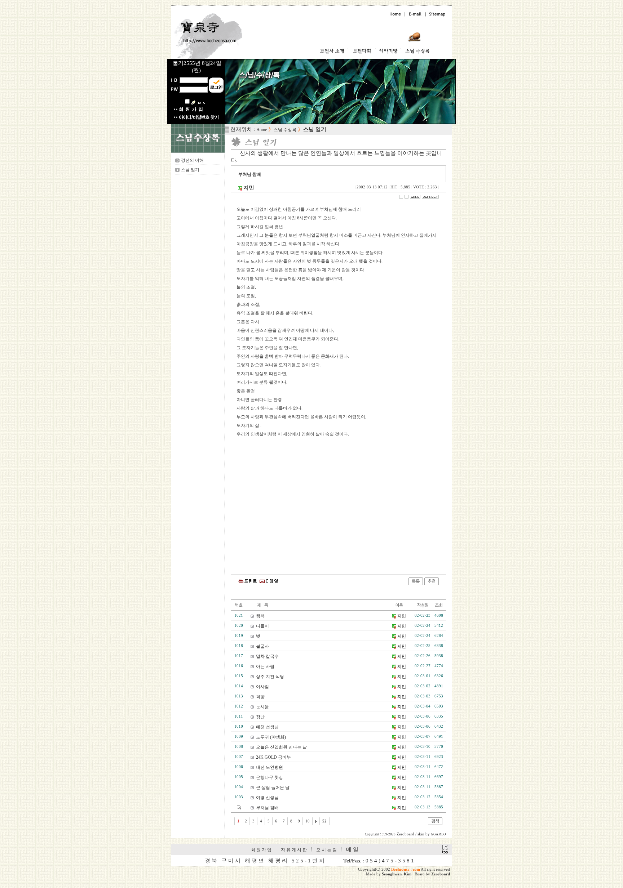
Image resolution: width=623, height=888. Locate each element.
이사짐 (262, 686)
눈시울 (262, 706)
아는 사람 (265, 666)
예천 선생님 (267, 726)
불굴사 (262, 646)
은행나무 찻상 (269, 777)
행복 (260, 616)
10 (307, 821)
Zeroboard (440, 874)
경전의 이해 (192, 160)
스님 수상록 (285, 129)
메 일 (352, 849)
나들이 (262, 626)
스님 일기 (190, 169)
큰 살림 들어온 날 (273, 787)
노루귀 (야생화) (271, 737)
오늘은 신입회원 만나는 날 (281, 747)
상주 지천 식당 (270, 676)
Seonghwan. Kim (396, 874)
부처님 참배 (267, 807)
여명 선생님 (267, 797)
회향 (260, 696)
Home (261, 129)
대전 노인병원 (269, 767)
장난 (260, 716)
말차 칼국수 (267, 656)
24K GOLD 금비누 (273, 757)
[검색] (435, 823)
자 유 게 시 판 (294, 849)
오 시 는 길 (326, 849)
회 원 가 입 (261, 849)
